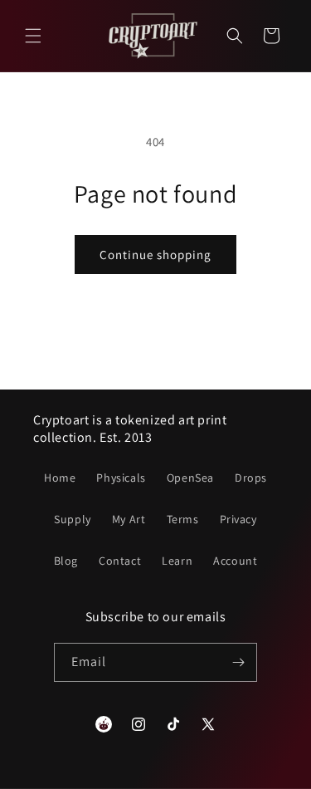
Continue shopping (155, 254)
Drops (251, 477)
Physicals (120, 477)
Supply (72, 519)
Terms (183, 519)
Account (235, 560)
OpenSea (190, 477)
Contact (120, 560)
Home (59, 477)
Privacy (238, 519)
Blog (66, 560)
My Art (129, 519)
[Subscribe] (238, 662)
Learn (177, 560)
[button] (33, 35)
